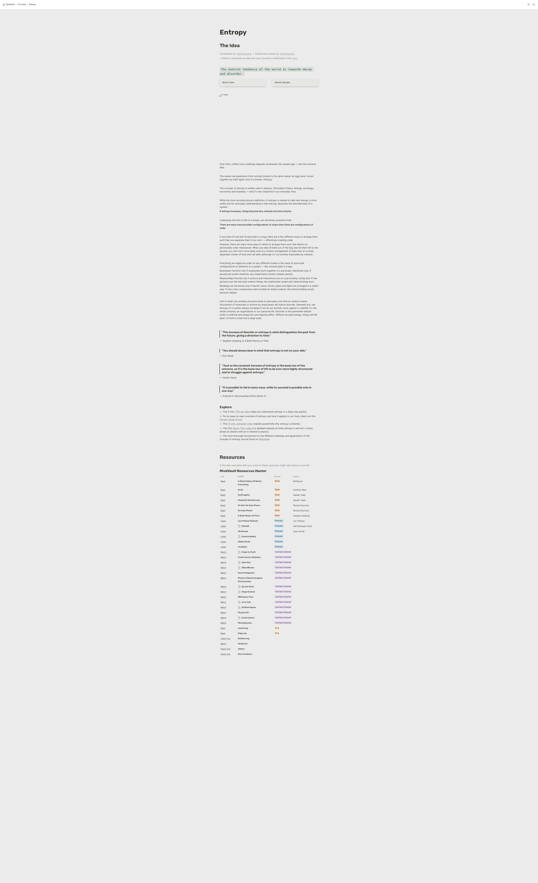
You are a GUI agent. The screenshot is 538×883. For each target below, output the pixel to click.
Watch (223, 552)
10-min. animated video (240, 423)
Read (223, 481)
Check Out (225, 638)
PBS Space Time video (240, 428)
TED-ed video (242, 411)
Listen (223, 521)
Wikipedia (264, 439)
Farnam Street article (231, 419)
